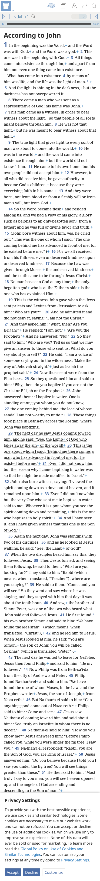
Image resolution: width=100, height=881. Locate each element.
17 (47, 263)
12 (67, 172)
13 (61, 190)
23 (45, 354)
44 (25, 669)
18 (7, 281)
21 (7, 324)
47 (59, 711)
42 (48, 633)
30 (69, 445)
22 (73, 336)
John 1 (23, 16)
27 (7, 408)
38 (36, 560)
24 (36, 372)
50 (81, 754)
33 (47, 493)
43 (10, 657)
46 (28, 699)
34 (60, 518)
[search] (94, 6)
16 (53, 251)
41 (62, 614)
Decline (31, 872)
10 (80, 148)
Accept (13, 872)
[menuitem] (7, 6)
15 (7, 233)
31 (45, 463)
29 (10, 433)
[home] (7, 6)
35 (10, 536)
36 (43, 542)
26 (68, 390)
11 (30, 166)
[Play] (3, 24)
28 (69, 415)
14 (10, 209)
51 (44, 772)
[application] (50, 24)
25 (27, 378)
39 (32, 584)
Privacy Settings (75, 860)
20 (47, 312)
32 (7, 481)
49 (17, 748)
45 (71, 675)
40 (46, 602)
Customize (54, 872)
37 (7, 554)
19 (10, 299)
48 (24, 730)
